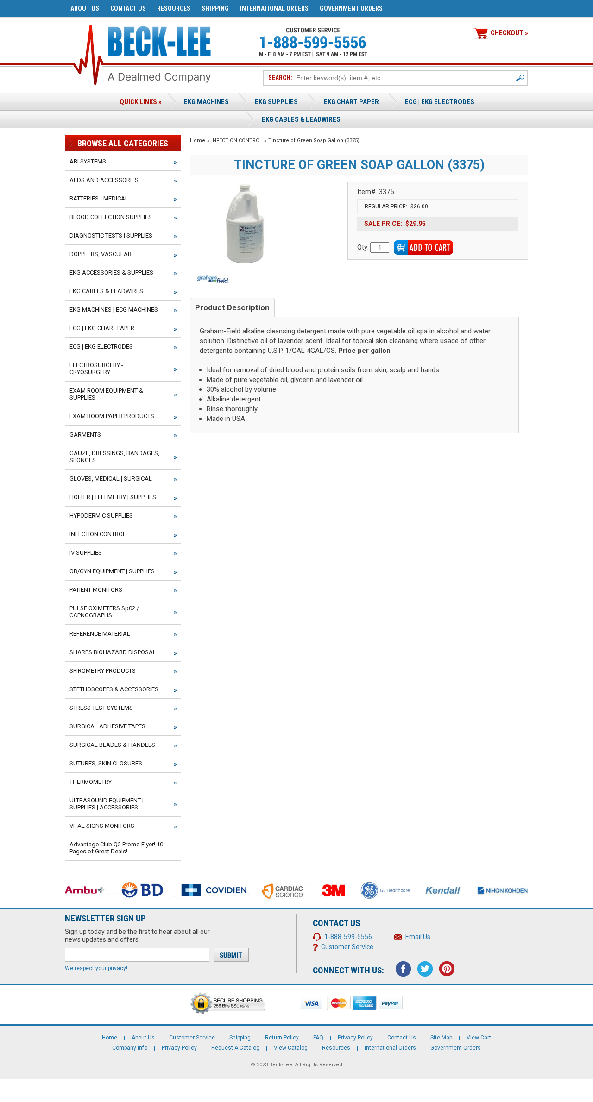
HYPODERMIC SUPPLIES (101, 515)
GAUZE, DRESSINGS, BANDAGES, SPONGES (114, 456)
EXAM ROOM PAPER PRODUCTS (111, 416)
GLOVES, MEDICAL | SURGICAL (110, 478)
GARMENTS (85, 434)
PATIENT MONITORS (95, 589)
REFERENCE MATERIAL (99, 633)
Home (197, 141)
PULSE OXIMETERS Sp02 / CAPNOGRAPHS (104, 612)
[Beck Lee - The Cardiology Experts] (159, 39)
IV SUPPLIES (85, 552)
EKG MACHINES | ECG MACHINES (113, 309)
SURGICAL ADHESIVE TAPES (107, 726)
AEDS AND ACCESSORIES (104, 179)
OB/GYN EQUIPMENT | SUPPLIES (112, 571)
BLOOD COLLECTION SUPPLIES (110, 216)
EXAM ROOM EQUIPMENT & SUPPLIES (106, 394)
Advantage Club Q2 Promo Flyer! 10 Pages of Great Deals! (116, 848)
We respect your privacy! (96, 968)
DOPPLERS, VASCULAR (100, 253)
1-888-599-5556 (348, 936)
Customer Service (347, 947)
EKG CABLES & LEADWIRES (106, 291)
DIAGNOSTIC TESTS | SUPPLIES (110, 235)
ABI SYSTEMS (87, 161)
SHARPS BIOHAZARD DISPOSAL (112, 652)
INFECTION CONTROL (236, 141)
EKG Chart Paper (351, 102)
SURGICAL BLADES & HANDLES (112, 744)
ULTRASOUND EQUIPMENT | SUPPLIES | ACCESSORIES (106, 804)
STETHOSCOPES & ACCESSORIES (113, 689)
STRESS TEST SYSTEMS (101, 707)
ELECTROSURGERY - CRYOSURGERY (96, 369)
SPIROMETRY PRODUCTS (102, 670)
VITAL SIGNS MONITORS (101, 825)
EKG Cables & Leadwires (301, 119)
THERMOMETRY (90, 781)
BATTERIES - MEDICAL (98, 198)
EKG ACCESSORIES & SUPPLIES (111, 272)
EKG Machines (206, 102)
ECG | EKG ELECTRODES (439, 102)
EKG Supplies (276, 102)
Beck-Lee (280, 1065)
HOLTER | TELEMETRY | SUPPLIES (112, 497)
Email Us (417, 936)
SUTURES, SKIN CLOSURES (105, 763)
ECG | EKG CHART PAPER (101, 328)
